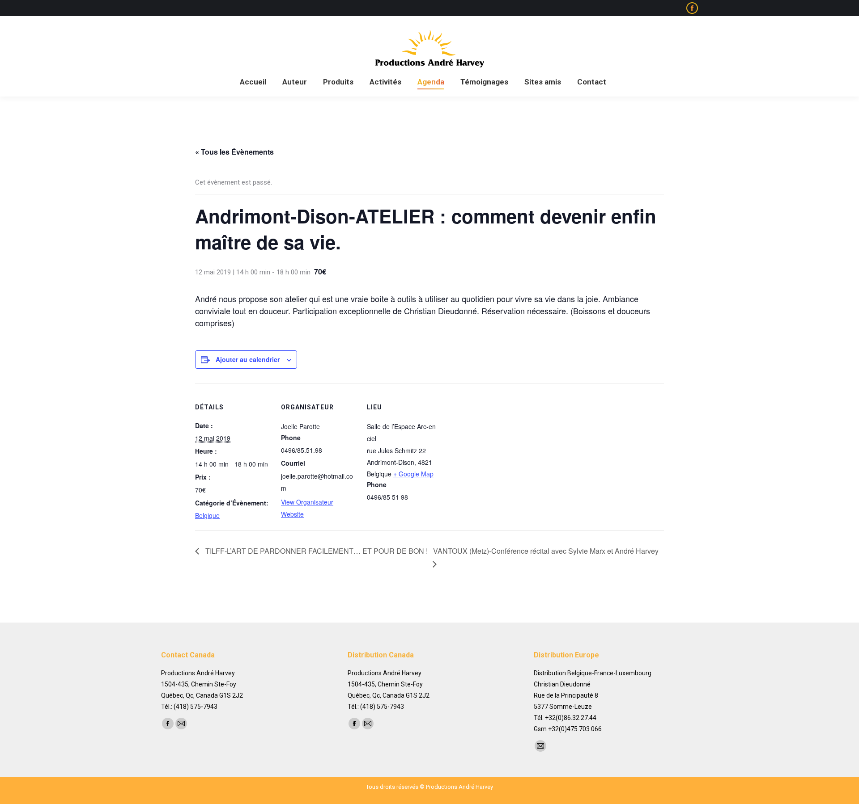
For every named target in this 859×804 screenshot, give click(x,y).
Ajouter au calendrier (248, 359)
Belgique (207, 515)
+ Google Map (413, 473)
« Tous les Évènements (234, 152)
